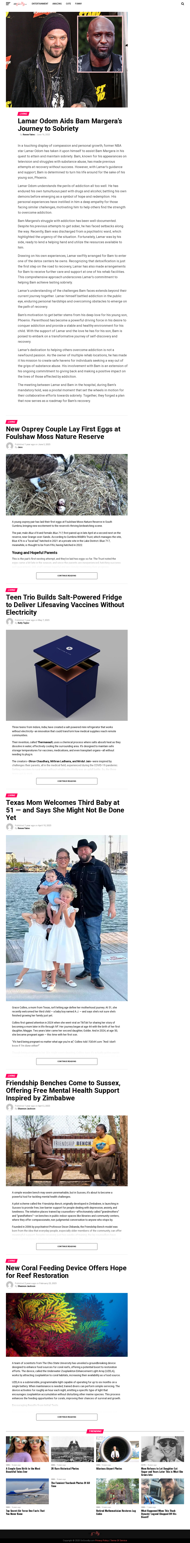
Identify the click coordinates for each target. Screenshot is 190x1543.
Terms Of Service (118, 1540)
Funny (78, 4)
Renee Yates (29, 134)
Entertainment (40, 4)
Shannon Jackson (26, 1108)
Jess (20, 447)
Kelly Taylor (23, 623)
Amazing (57, 4)
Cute (68, 4)
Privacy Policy (102, 1540)
